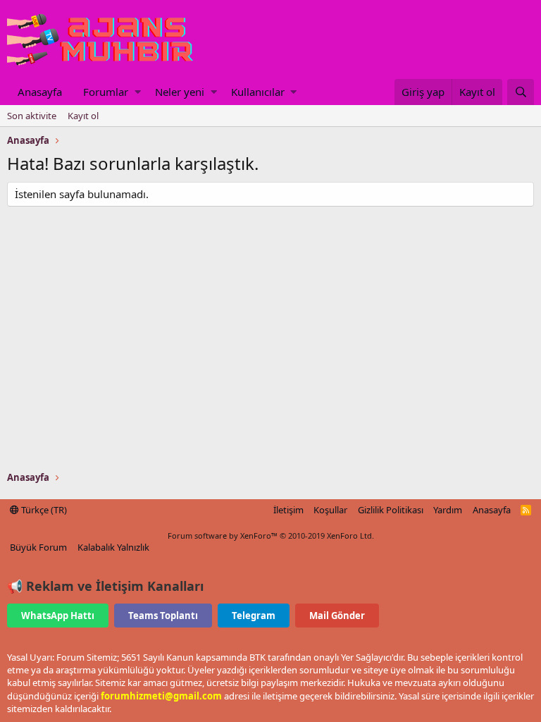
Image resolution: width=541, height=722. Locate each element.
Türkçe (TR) (43, 509)
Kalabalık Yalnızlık (113, 547)
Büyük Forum (38, 547)
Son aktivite (31, 115)
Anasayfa (40, 92)
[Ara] (520, 92)
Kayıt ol (83, 115)
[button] (137, 92)
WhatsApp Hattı (57, 615)
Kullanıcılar (258, 92)
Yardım (447, 509)
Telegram (253, 615)
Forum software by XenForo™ (271, 535)
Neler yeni (179, 92)
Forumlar (105, 92)
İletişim (288, 509)
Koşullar (330, 509)
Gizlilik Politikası (390, 509)
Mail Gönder (337, 615)
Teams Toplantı (163, 615)
